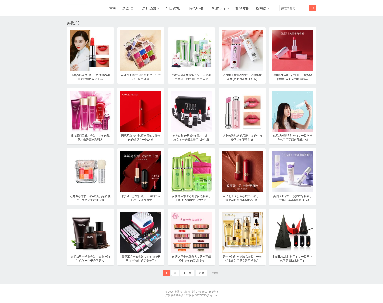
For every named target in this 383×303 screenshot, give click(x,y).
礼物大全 (219, 8)
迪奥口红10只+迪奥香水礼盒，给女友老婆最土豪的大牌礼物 (191, 137)
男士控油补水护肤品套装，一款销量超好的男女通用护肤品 (242, 258)
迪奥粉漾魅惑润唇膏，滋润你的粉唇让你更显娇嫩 (242, 137)
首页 (112, 8)
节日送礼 (172, 8)
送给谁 (127, 8)
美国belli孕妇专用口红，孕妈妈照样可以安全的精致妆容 (292, 77)
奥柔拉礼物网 (182, 291)
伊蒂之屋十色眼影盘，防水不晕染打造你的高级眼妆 (191, 258)
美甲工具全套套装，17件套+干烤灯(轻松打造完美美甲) (141, 258)
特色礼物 (196, 8)
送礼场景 (149, 8)
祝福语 (261, 8)
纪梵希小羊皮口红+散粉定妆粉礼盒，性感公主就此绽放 (90, 198)
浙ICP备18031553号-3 (205, 291)
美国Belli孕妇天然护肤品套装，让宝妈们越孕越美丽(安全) (292, 198)
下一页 (187, 273)
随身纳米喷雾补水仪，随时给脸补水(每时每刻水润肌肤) (242, 77)
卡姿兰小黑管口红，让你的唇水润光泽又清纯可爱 (140, 198)
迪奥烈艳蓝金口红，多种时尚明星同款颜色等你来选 (90, 77)
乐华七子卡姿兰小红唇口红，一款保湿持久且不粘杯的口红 (242, 198)
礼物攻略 (242, 8)
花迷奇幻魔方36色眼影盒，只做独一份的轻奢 (141, 77)
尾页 (201, 273)
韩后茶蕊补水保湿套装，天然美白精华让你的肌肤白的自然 (191, 77)
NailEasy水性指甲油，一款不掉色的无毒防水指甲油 (292, 258)
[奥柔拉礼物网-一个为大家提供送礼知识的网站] (77, 8)
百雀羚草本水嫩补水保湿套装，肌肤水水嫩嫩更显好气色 (191, 198)
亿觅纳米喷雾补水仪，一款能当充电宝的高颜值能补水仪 (292, 137)
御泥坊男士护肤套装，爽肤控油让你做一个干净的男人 (90, 258)
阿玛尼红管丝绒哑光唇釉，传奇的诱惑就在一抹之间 (140, 137)
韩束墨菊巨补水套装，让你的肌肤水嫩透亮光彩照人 (90, 137)
